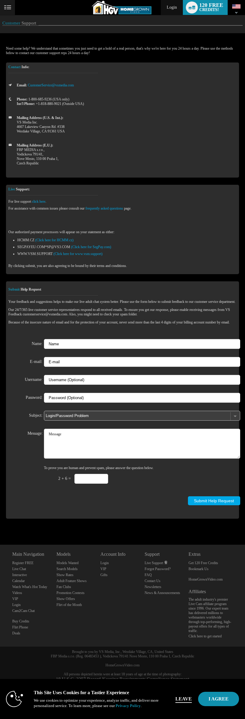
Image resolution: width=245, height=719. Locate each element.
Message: (35, 433)
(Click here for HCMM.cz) (54, 240)
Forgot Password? (158, 569)
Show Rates (65, 575)
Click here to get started (205, 636)
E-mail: (36, 361)
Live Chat (19, 569)
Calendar (18, 581)
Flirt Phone (20, 627)
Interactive (19, 575)
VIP (15, 599)
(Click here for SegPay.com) (91, 247)
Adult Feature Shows (71, 581)
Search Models (67, 569)
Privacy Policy (128, 705)
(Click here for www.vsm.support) (77, 254)
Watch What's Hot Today (29, 587)
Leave (183, 698)
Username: (34, 379)
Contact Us (152, 581)
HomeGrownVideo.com (206, 579)
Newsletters (153, 587)
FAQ (148, 575)
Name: (37, 343)
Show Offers (65, 599)
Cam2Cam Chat (23, 611)
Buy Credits (20, 621)
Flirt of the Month (69, 605)
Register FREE (22, 563)
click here (38, 201)
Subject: (36, 415)
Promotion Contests (70, 593)
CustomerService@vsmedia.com (51, 85)
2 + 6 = (64, 478)
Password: (34, 397)
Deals (16, 633)
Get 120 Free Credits (203, 563)
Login (172, 7)
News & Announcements (162, 593)
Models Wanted (67, 563)
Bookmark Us (199, 569)
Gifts (104, 575)
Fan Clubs (63, 587)
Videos (17, 593)
